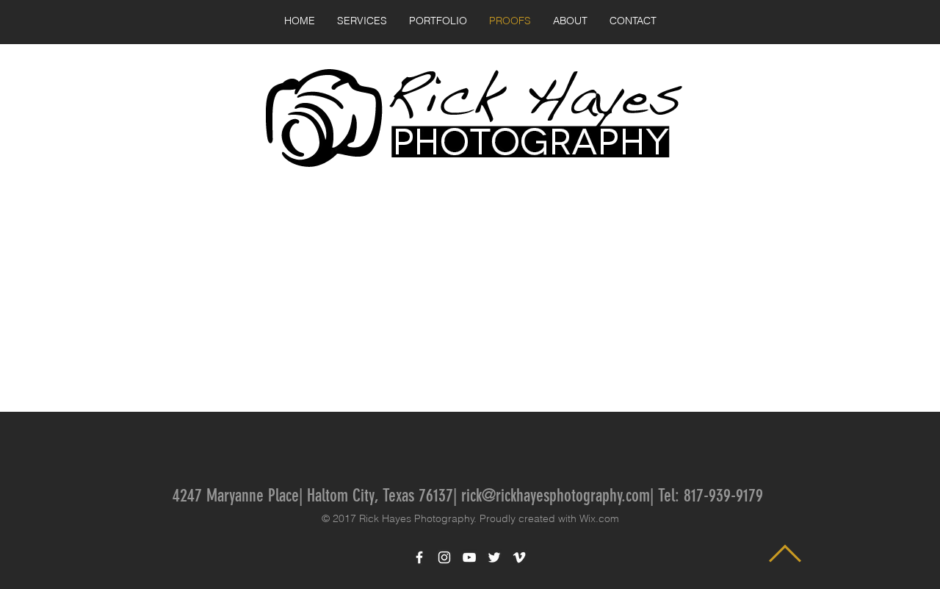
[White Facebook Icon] (419, 557)
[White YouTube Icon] (469, 557)
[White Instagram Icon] (444, 557)
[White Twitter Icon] (494, 557)
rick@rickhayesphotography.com (555, 495)
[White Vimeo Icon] (519, 557)
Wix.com (599, 518)
